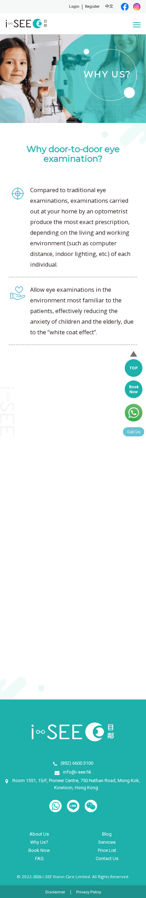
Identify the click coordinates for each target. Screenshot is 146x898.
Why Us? (39, 842)
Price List (107, 850)
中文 (109, 7)
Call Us (133, 431)
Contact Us (107, 858)
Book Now (39, 850)
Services (107, 842)
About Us (39, 834)
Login (74, 7)
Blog (107, 834)
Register (92, 7)
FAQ (39, 858)
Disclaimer (55, 892)
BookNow (134, 389)
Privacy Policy (88, 892)
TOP (133, 368)
